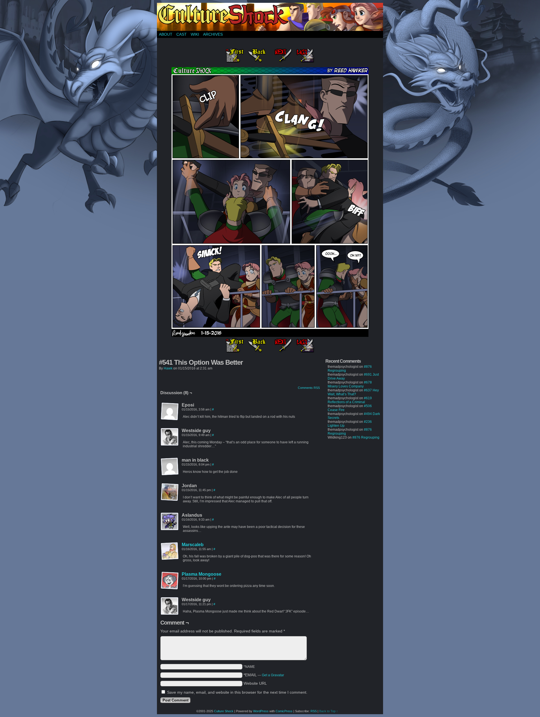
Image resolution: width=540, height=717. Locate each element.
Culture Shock (223, 711)
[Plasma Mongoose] (170, 588)
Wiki (195, 34)
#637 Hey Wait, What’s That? (353, 392)
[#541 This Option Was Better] (270, 335)
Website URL (255, 683)
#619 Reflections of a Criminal (350, 400)
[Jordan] (170, 492)
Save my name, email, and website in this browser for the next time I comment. (237, 692)
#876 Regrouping (365, 437)
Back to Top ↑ (328, 711)
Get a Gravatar (273, 675)
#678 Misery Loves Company (350, 384)
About (165, 34)
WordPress (261, 711)
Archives (213, 34)
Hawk (168, 368)
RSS (313, 711)
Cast (181, 34)
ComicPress (284, 711)
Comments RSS (309, 387)
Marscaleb (193, 544)
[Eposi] (170, 412)
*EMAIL (264, 675)
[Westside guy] (170, 437)
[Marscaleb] (170, 559)
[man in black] (170, 467)
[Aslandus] (170, 522)
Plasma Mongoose (201, 574)
